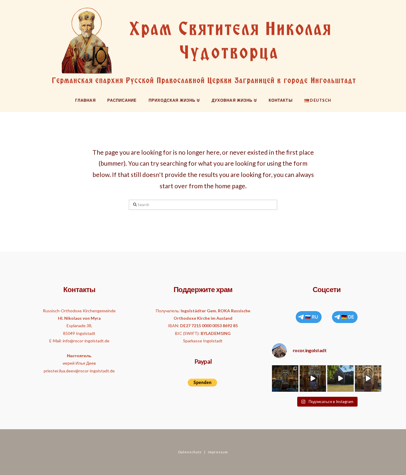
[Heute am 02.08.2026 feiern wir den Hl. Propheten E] (368, 378)
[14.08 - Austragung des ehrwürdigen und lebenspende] (340, 378)
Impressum (218, 452)
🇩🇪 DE (347, 317)
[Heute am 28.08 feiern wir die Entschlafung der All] (285, 378)
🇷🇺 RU (311, 317)
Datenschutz (190, 452)
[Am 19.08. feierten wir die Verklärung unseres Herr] (313, 378)
